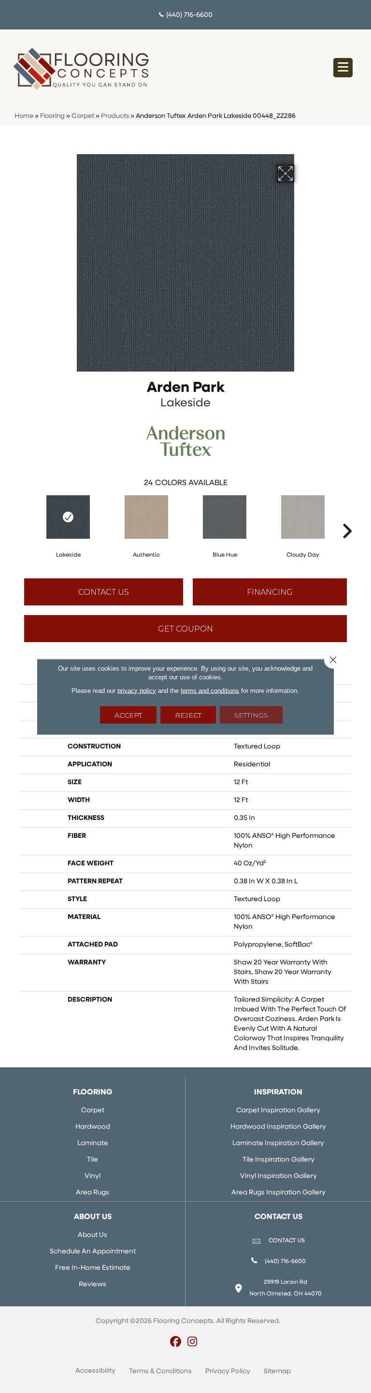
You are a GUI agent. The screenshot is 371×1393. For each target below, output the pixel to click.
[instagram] (193, 1343)
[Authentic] (146, 517)
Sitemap (277, 1371)
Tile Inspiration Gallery (278, 1159)
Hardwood (92, 1127)
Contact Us (103, 592)
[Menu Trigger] (343, 67)
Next (347, 516)
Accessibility (95, 1371)
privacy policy (136, 690)
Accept (128, 714)
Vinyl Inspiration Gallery (278, 1176)
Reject (188, 714)
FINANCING (270, 592)
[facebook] (176, 1343)
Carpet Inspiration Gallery (278, 1110)
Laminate (92, 1143)
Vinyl (92, 1176)
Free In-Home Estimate (92, 1268)
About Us (92, 1235)
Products (115, 116)
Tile (92, 1159)
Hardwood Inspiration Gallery (278, 1127)
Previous (24, 516)
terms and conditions (210, 690)
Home (23, 116)
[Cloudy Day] (303, 517)
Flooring (52, 116)
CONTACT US (287, 1241)
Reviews (92, 1284)
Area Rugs (92, 1192)
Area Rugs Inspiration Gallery (278, 1192)
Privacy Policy (227, 1371)
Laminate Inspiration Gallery (278, 1143)
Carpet (82, 116)
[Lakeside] (68, 517)
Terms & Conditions (160, 1371)
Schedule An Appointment (93, 1251)
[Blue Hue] (225, 517)
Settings (251, 714)
